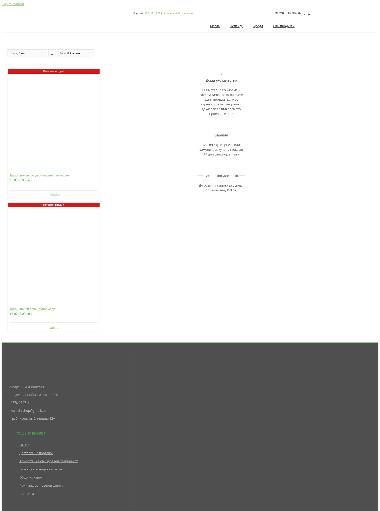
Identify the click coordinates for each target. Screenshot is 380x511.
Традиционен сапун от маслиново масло (39, 175)
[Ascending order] (52, 53)
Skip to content (13, 4)
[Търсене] (303, 26)
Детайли (55, 194)
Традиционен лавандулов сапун (33, 309)
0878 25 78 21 (21, 402)
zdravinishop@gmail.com (178, 13)
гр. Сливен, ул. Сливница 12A (33, 418)
